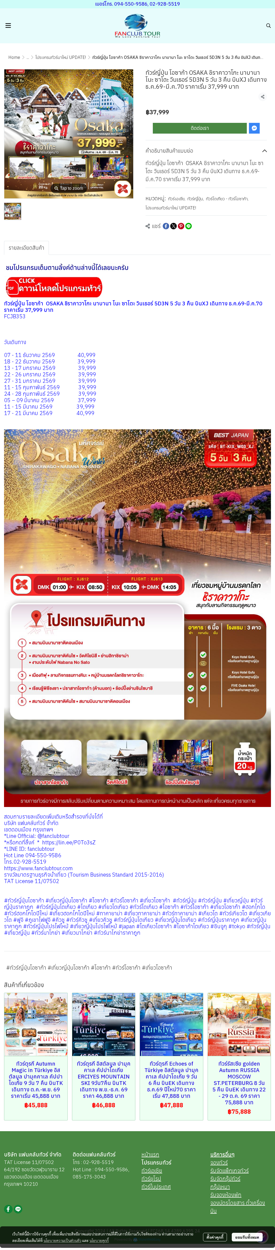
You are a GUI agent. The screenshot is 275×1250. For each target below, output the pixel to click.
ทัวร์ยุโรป (151, 1178)
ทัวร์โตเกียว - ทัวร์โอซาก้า (227, 198)
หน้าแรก (150, 1154)
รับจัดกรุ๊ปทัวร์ (225, 1178)
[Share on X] (173, 226)
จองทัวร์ (219, 1162)
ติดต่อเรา (200, 128)
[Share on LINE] (188, 226)
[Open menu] (8, 25)
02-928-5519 (98, 1162)
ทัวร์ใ (147, 1186)
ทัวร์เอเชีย (176, 198)
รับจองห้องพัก (225, 1194)
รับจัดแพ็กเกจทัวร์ (229, 1170)
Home (14, 57)
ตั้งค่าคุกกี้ (215, 1237)
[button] (268, 25)
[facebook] (8, 1209)
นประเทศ (161, 1186)
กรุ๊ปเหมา (220, 1186)
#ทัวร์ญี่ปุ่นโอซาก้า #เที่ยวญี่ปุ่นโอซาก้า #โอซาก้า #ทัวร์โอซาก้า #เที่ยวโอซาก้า (89, 967)
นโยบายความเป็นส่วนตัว (62, 1240)
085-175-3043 (89, 1177)
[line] (18, 1209)
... (28, 57)
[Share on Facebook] (166, 226)
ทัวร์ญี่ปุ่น (195, 198)
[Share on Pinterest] (181, 226)
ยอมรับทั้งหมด (247, 1237)
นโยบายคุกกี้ (99, 1240)
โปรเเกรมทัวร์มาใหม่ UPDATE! (60, 57)
